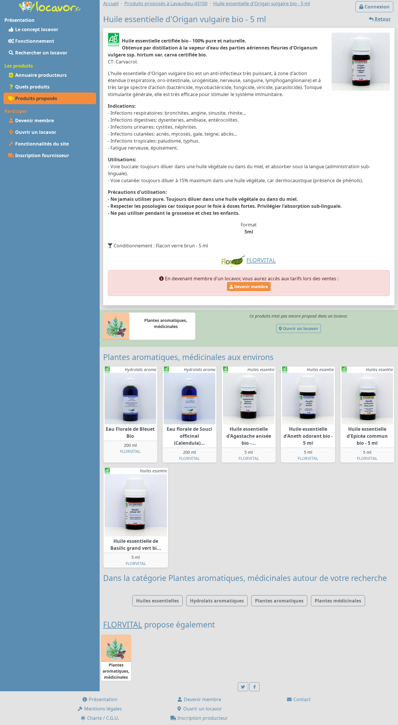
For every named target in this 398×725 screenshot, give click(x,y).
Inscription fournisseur (41, 155)
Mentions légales (102, 708)
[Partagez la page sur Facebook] (254, 686)
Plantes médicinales (338, 601)
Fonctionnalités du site (41, 144)
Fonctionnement (34, 41)
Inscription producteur (202, 718)
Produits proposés (35, 98)
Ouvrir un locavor (35, 132)
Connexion (376, 6)
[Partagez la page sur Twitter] (243, 686)
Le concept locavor (36, 29)
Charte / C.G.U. (102, 718)
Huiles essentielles (157, 601)
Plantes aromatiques (279, 601)
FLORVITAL (130, 451)
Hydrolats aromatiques (217, 601)
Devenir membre (34, 120)
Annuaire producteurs (40, 75)
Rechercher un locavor (40, 52)
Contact (301, 699)
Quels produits (32, 87)
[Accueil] (50, 6)
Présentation (102, 699)
